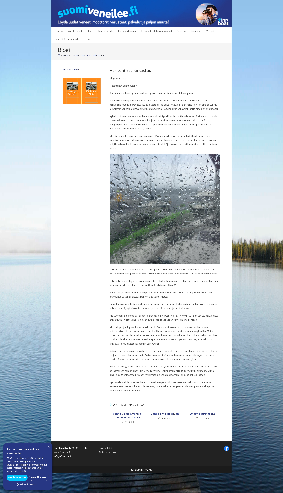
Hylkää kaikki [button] (39, 477)
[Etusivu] (59, 55)
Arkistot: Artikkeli (71, 69)
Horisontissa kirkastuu (93, 55)
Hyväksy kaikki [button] (17, 477)
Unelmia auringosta (202, 414)
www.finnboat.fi (62, 452)
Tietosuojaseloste (108, 452)
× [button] (48, 447)
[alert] (27, 466)
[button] (28, 484)
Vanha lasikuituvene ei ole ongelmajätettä (127, 415)
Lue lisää (22, 471)
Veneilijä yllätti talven (165, 414)
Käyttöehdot (105, 448)
